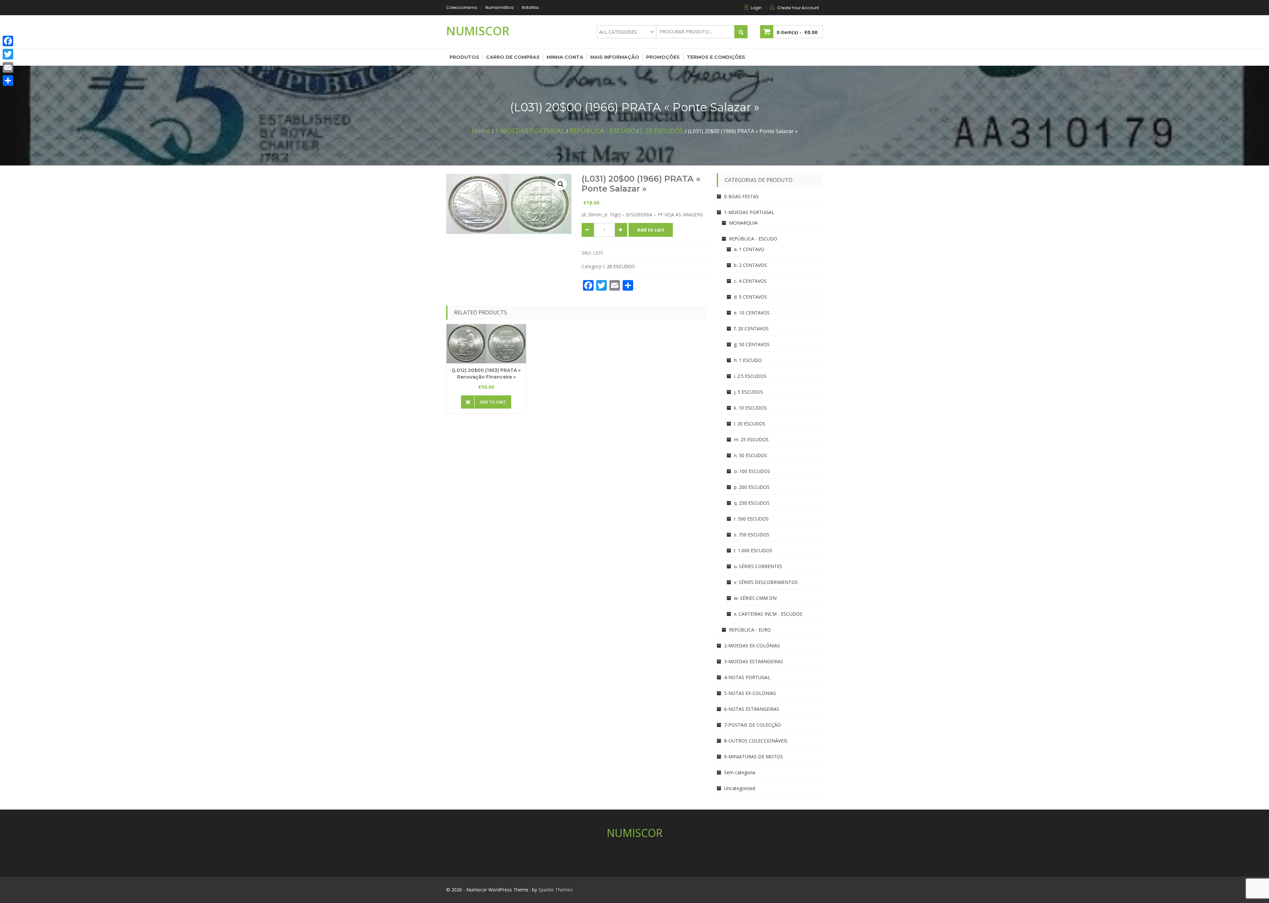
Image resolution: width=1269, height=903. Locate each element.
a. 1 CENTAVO (749, 249)
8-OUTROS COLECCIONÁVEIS (756, 741)
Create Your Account (798, 8)
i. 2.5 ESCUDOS (750, 376)
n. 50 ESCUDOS (750, 455)
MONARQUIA (743, 223)
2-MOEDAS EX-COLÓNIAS (752, 645)
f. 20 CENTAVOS (751, 328)
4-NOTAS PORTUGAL (747, 677)
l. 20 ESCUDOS (661, 130)
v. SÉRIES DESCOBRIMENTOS (766, 582)
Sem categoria (739, 772)
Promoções (663, 57)
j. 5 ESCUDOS (748, 392)
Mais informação (614, 57)
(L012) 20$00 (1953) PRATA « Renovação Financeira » (486, 373)
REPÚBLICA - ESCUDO (602, 130)
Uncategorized (739, 788)
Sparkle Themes (555, 889)
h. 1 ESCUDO (748, 360)
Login (756, 8)
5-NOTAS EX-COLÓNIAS (750, 693)
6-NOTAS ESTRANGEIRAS (751, 709)
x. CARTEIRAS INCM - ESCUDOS (768, 614)
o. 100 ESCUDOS (752, 471)
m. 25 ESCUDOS (751, 439)
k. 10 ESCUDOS (750, 408)
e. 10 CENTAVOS (752, 312)
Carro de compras (513, 57)
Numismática (499, 7)
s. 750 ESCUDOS (751, 534)
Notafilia (530, 7)
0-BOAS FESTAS (741, 196)
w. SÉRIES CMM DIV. (756, 598)
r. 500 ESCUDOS (751, 519)
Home (481, 130)
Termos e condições (716, 57)
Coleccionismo (461, 7)
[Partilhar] (8, 80)
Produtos (464, 57)
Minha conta (565, 57)
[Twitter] (8, 54)
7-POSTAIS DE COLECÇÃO (752, 725)
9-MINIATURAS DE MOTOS (753, 756)
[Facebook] (8, 41)
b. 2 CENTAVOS (750, 265)
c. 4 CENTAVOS (750, 281)
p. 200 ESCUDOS (752, 487)
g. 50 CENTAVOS (752, 344)
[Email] (8, 67)
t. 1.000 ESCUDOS (753, 550)
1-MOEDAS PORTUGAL (530, 130)
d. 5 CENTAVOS (750, 297)
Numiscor (478, 31)
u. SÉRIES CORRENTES (758, 566)
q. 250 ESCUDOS (752, 503)
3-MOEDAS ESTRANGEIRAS (753, 661)
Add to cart (650, 230)
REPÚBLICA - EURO (750, 630)
